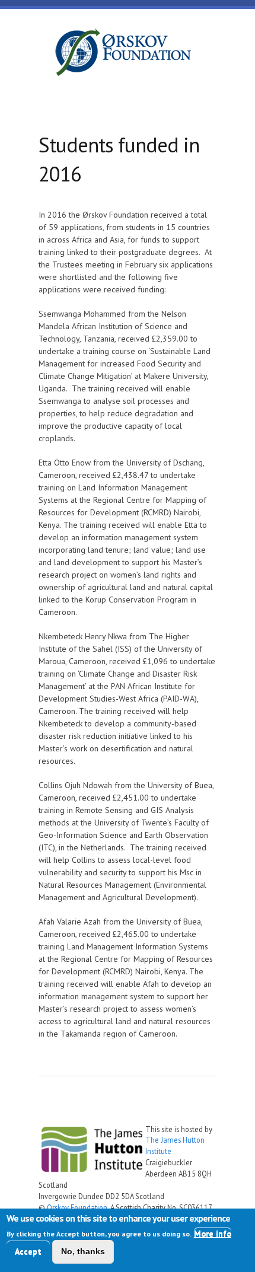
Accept (28, 1251)
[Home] (122, 54)
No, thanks (83, 1251)
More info (212, 1233)
